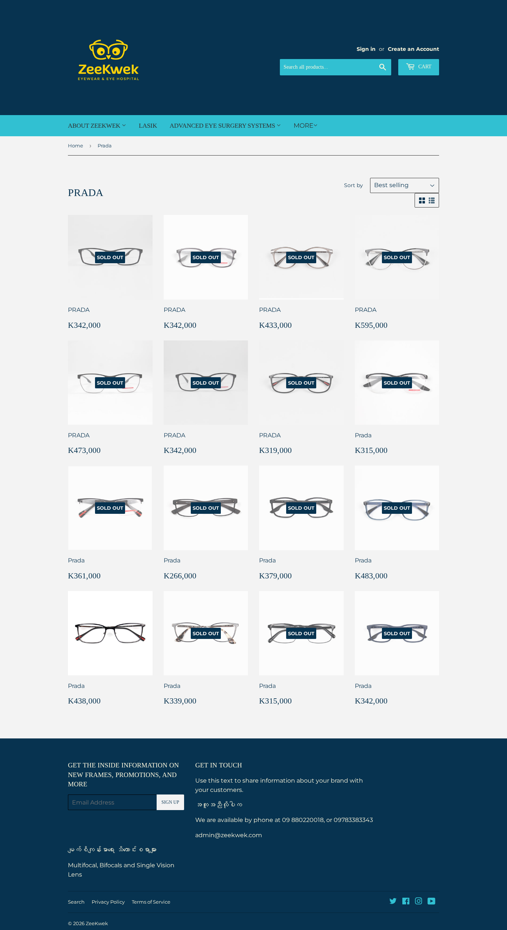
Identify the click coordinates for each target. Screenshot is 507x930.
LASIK (148, 125)
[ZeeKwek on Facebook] (406, 901)
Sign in (366, 49)
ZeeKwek (97, 923)
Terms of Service (151, 902)
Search (76, 902)
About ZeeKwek (95, 125)
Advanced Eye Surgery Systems (223, 125)
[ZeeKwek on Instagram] (418, 901)
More (303, 125)
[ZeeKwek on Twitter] (393, 901)
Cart (424, 66)
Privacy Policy (108, 902)
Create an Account (413, 49)
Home (75, 146)
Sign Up (170, 802)
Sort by (353, 185)
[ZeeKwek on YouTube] (431, 901)
